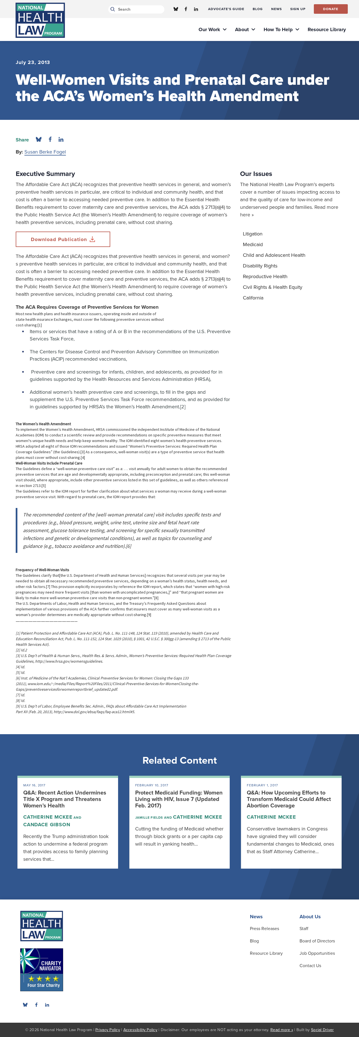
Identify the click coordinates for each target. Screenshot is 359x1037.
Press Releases (264, 928)
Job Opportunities (317, 953)
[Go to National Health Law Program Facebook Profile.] (186, 9)
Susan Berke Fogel (45, 152)
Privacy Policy (107, 1029)
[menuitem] (226, 9)
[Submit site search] (111, 9)
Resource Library (266, 953)
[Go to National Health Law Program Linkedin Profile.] (196, 9)
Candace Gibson (46, 824)
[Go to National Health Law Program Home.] (40, 20)
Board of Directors (317, 941)
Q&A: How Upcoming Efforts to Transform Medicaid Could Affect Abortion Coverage (289, 799)
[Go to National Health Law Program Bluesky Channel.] (176, 9)
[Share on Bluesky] (39, 139)
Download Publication (59, 239)
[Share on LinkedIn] (61, 139)
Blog (254, 941)
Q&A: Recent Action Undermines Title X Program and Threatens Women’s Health (64, 799)
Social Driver (322, 1029)
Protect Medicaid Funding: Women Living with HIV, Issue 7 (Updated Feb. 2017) (179, 799)
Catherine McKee (47, 817)
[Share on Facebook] (50, 139)
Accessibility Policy (140, 1029)
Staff (304, 928)
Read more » (281, 1029)
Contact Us (310, 966)
